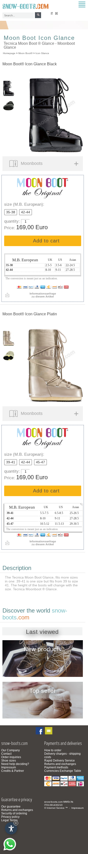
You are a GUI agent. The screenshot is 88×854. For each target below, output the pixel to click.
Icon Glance (42, 53)
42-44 (25, 212)
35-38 (10, 212)
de (56, 13)
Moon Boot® (25, 53)
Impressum (8, 767)
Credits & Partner (12, 771)
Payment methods (56, 767)
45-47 (40, 462)
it (52, 13)
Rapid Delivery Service (59, 760)
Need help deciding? (15, 764)
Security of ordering (14, 813)
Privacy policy (10, 817)
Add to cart (46, 240)
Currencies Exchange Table (62, 771)
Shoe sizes (8, 760)
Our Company (10, 750)
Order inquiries (11, 757)
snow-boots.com (53, 801)
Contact (6, 753)
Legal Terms (9, 820)
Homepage (9, 53)
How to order (52, 750)
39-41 (10, 462)
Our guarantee (11, 806)
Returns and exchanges (60, 764)
